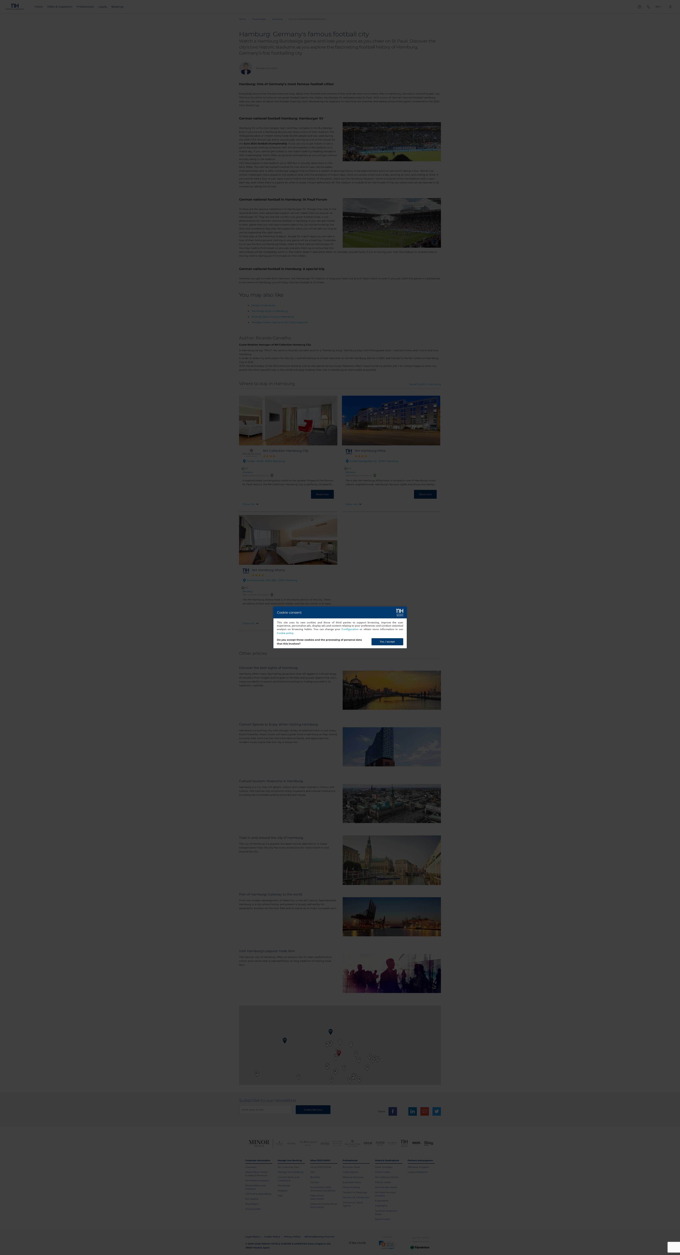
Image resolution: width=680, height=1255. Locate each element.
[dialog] (340, 627)
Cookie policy (285, 633)
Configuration (350, 629)
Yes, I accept (387, 642)
